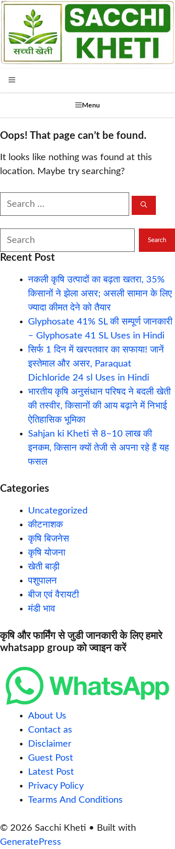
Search (157, 240)
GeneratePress (30, 841)
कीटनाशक (45, 524)
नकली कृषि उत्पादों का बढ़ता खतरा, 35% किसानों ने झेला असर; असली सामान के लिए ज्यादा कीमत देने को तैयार (100, 293)
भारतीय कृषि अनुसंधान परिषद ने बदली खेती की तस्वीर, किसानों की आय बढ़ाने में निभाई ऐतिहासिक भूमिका (99, 405)
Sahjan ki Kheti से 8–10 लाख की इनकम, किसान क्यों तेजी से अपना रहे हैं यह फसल (98, 447)
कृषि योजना (46, 552)
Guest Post (50, 757)
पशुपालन (42, 580)
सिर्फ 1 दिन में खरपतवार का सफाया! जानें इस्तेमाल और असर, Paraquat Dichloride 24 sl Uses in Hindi (96, 363)
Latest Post (51, 771)
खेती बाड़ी (43, 566)
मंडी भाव (41, 608)
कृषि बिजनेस (48, 538)
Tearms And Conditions (75, 799)
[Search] (144, 205)
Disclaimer (49, 743)
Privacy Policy (56, 785)
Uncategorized (58, 510)
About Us (47, 715)
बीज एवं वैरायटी (53, 594)
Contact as (50, 729)
